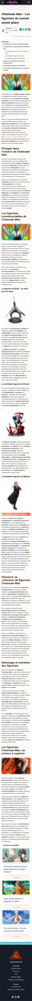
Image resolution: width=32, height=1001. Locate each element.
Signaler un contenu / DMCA (16, 989)
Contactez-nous (16, 986)
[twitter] (26, 29)
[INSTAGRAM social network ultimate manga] (16, 997)
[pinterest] (29, 29)
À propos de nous (16, 968)
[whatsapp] (23, 29)
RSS (16, 974)
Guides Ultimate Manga (9, 7)
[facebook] (20, 29)
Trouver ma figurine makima (16, 514)
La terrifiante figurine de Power (14, 56)
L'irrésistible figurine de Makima (15, 58)
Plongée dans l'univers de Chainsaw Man (16, 44)
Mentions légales (16, 977)
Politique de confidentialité (16, 980)
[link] (16, 877)
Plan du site (16, 971)
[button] (3, 2)
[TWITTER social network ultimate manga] (13, 997)
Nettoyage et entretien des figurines (14, 65)
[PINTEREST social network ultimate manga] (18, 997)
